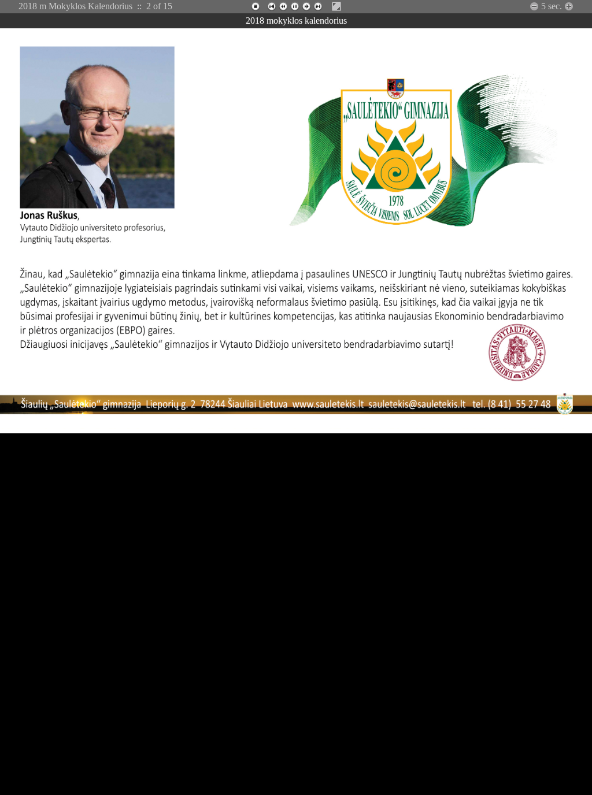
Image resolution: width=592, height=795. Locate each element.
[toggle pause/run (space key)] (294, 6)
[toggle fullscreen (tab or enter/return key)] (336, 6)
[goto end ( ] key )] (318, 6)
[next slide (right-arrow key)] (306, 6)
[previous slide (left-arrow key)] (283, 6)
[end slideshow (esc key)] (255, 6)
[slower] (569, 6)
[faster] (534, 6)
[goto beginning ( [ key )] (271, 6)
